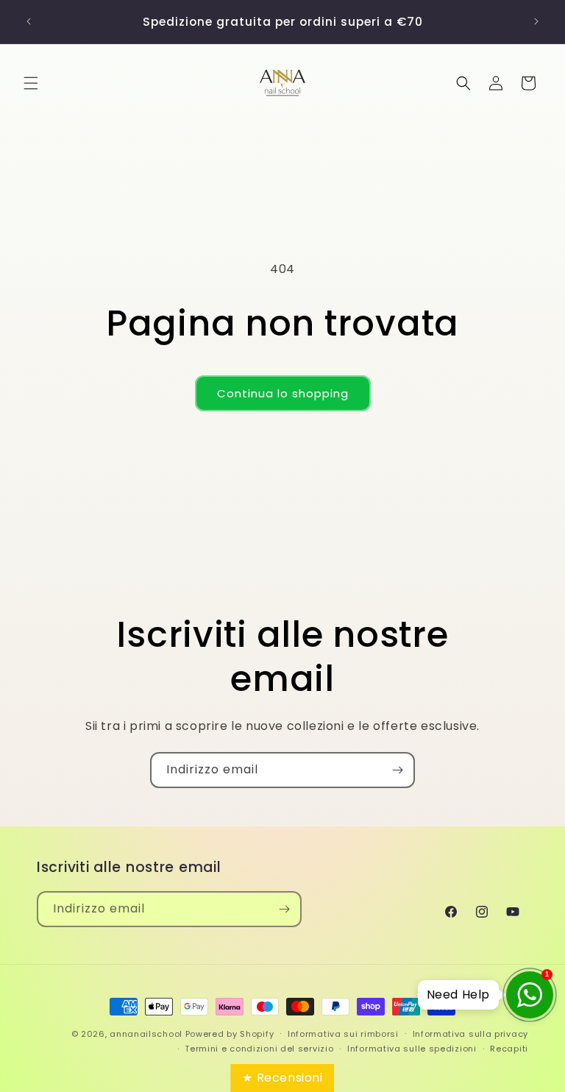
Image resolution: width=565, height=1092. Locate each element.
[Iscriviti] (397, 770)
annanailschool (146, 1034)
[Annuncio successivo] (536, 21)
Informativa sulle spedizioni (412, 1048)
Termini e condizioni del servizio (259, 1048)
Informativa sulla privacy (471, 1034)
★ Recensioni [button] (282, 1077)
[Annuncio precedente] (29, 21)
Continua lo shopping (283, 393)
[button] (31, 83)
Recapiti (509, 1048)
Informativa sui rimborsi (343, 1034)
